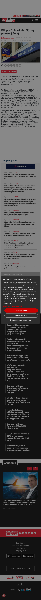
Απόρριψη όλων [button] (21, 315)
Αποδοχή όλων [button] (21, 310)
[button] (20, 306)
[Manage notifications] (3, 595)
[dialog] (20, 300)
